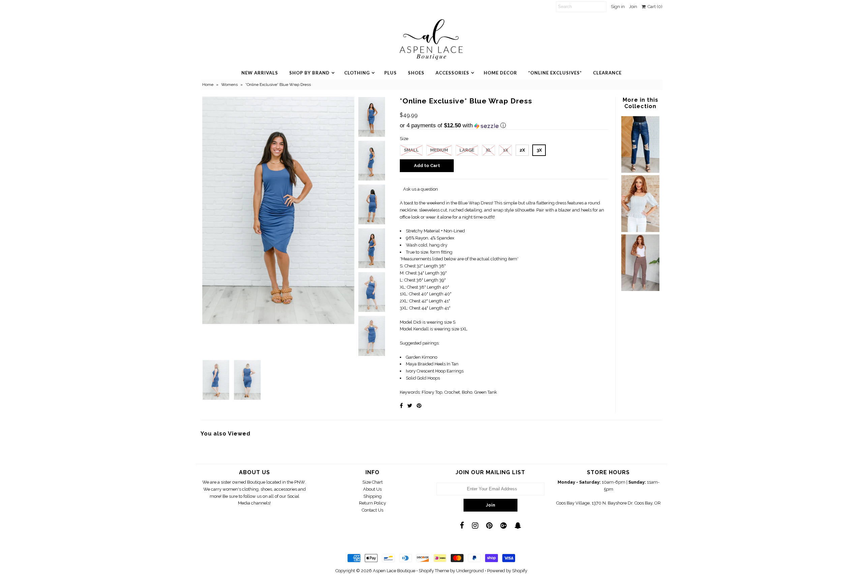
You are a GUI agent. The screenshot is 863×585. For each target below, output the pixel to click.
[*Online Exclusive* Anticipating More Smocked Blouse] (640, 230)
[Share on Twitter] (409, 405)
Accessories (452, 72)
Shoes (416, 72)
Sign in (618, 6)
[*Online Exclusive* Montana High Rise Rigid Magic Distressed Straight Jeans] (640, 171)
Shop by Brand (309, 72)
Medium (439, 150)
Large (466, 150)
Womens (229, 84)
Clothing (357, 72)
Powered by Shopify (507, 570)
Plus (390, 72)
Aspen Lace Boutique (394, 570)
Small (411, 150)
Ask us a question (420, 189)
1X (505, 150)
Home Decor (500, 72)
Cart (654, 6)
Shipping (372, 496)
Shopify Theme (434, 570)
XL (488, 150)
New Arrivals (259, 72)
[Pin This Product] (419, 405)
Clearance (607, 72)
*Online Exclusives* (555, 72)
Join (633, 6)
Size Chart (372, 482)
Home (207, 84)
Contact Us (372, 510)
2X (522, 150)
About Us (372, 489)
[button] (504, 125)
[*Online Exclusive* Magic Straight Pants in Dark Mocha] (640, 289)
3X (539, 150)
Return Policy (372, 503)
